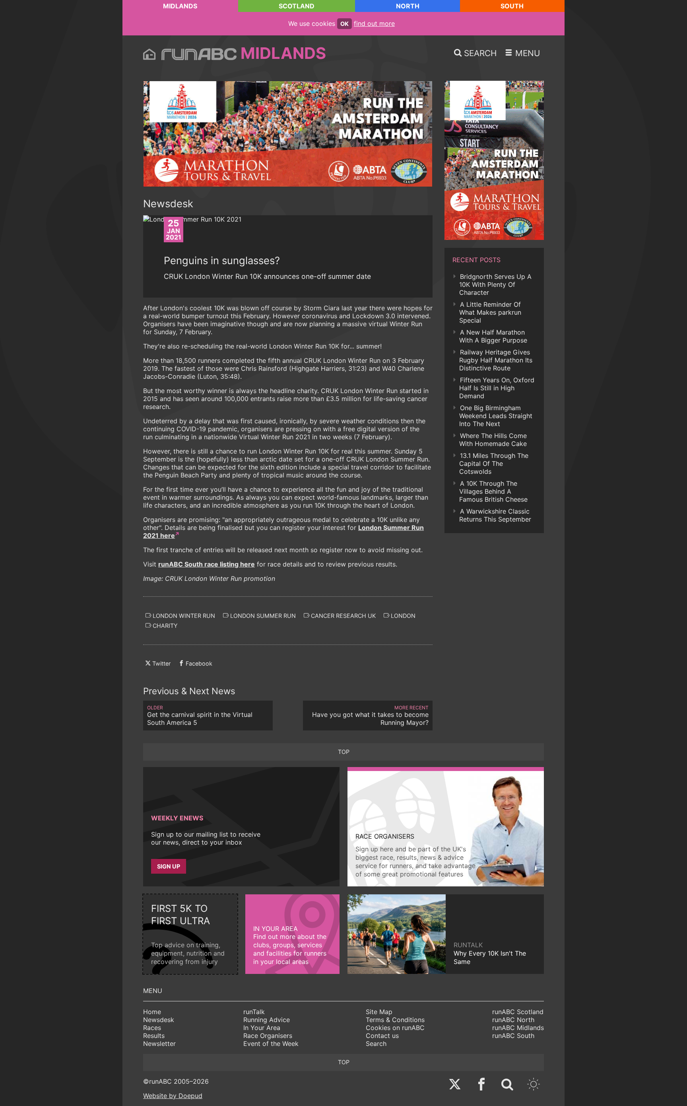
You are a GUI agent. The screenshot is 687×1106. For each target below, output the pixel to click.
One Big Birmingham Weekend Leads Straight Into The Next (495, 416)
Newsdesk (158, 1020)
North (407, 6)
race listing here (206, 564)
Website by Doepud (172, 1096)
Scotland (296, 6)
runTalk (254, 1012)
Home (152, 1012)
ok (344, 23)
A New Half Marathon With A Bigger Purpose (493, 336)
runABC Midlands (518, 1028)
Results (154, 1036)
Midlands (180, 6)
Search (376, 1044)
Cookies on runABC (395, 1028)
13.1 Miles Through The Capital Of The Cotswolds (493, 463)
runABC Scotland (517, 1012)
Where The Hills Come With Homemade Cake (493, 440)
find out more (374, 23)
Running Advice (266, 1020)
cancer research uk (342, 615)
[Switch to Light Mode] (533, 1085)
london (402, 615)
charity (164, 625)
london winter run (183, 615)
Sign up (168, 866)
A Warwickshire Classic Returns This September (495, 515)
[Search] (507, 1085)
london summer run (262, 615)
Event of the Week (271, 1044)
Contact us (382, 1036)
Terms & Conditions (395, 1020)
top (343, 751)
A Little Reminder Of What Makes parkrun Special (490, 312)
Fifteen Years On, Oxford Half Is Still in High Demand (496, 388)
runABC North (513, 1020)
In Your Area (261, 1028)
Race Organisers (267, 1036)
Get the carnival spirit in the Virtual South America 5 (199, 715)
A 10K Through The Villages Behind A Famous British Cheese (493, 491)
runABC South (513, 1036)
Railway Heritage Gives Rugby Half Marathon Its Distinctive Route (495, 360)
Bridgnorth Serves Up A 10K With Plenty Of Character (495, 284)
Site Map (379, 1012)
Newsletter (159, 1044)
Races (152, 1028)
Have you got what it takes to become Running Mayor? (370, 715)
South (512, 6)
